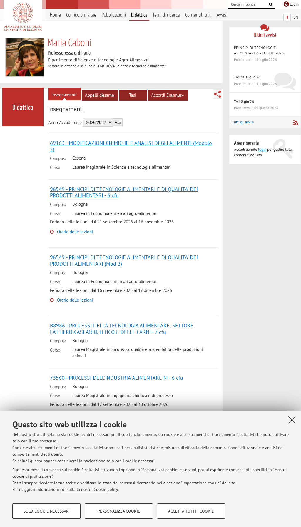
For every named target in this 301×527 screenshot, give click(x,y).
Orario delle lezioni (75, 232)
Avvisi (222, 15)
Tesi (132, 95)
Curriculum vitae (81, 15)
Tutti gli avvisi (243, 122)
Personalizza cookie (119, 511)
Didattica (139, 15)
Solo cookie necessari (47, 511)
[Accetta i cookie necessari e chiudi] (292, 419)
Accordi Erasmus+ (167, 95)
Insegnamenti (64, 95)
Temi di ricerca (166, 15)
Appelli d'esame (99, 95)
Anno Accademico (65, 122)
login (262, 149)
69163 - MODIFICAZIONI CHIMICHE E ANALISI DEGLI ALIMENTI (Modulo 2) (131, 146)
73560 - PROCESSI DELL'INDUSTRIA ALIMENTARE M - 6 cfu (116, 377)
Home (55, 15)
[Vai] (270, 4)
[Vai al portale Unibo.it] (23, 17)
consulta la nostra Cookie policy (89, 489)
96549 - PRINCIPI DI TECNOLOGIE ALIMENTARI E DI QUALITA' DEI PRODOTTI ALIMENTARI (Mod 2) (124, 260)
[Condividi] (217, 94)
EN (295, 17)
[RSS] (295, 123)
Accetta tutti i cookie (191, 511)
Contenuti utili (198, 15)
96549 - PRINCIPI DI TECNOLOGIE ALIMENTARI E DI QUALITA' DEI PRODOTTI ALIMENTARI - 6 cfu (124, 192)
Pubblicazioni (114, 15)
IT (287, 17)
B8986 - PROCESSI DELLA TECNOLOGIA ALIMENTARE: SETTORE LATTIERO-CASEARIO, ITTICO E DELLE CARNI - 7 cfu (121, 328)
